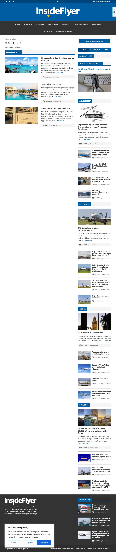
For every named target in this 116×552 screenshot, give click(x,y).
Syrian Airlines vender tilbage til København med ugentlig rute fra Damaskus (100, 534)
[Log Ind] (114, 14)
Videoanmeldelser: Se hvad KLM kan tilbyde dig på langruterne (100, 152)
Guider (82, 309)
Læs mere (60, 73)
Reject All (30, 543)
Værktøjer (95, 50)
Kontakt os (66, 549)
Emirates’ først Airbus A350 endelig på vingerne (100, 367)
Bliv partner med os (104, 549)
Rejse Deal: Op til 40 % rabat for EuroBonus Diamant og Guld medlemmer (100, 268)
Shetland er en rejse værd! (100, 379)
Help (72, 549)
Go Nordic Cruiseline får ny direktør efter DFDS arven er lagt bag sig (101, 520)
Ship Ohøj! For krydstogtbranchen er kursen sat (100, 193)
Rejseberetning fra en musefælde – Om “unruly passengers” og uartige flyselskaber (93, 126)
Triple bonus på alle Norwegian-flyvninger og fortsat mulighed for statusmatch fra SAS (101, 484)
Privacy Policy (80, 549)
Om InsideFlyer (56, 549)
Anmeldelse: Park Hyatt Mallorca (55, 108)
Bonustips (83, 405)
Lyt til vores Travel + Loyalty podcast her (94, 70)
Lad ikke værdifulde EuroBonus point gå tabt (101, 455)
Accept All (44, 543)
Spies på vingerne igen (51, 84)
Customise (14, 543)
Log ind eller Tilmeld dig (102, 1)
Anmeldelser (85, 101)
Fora (106, 50)
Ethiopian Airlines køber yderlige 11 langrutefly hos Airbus (101, 393)
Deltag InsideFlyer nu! (94, 41)
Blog (83, 50)
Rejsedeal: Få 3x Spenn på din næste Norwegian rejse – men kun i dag (101, 254)
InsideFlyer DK (23, 549)
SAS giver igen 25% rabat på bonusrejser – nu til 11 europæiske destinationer (101, 283)
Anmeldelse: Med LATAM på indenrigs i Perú (100, 166)
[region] (29, 535)
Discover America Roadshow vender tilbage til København (100, 507)
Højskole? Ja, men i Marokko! (90, 332)
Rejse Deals (84, 204)
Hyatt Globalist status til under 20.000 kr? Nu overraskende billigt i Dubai (93, 430)
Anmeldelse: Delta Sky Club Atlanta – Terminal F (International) (101, 179)
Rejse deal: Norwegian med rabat (100, 297)
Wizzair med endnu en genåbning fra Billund (100, 353)
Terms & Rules (91, 549)
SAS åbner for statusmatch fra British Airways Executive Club (101, 469)
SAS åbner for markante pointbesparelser (88, 229)
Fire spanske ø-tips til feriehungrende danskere (57, 59)
